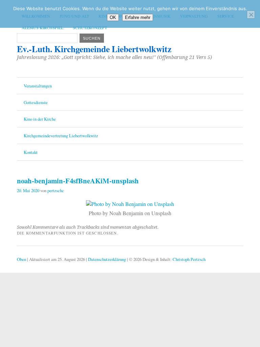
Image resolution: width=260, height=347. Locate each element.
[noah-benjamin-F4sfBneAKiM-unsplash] (130, 203)
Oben (21, 259)
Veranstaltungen (38, 86)
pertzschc (55, 190)
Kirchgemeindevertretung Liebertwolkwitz (61, 135)
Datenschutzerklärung (107, 259)
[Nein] (251, 15)
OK (113, 17)
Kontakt (31, 152)
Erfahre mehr (137, 17)
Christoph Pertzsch (189, 259)
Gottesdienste (36, 102)
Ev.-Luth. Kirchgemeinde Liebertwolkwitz (94, 48)
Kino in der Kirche (40, 119)
